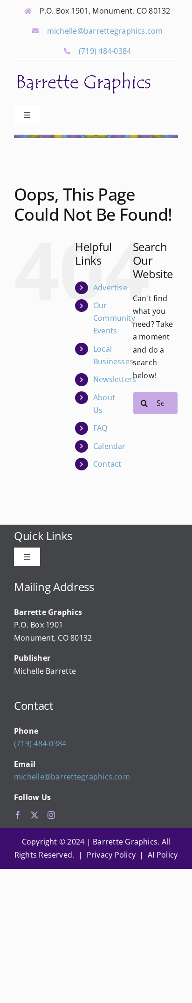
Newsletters (115, 379)
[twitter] (34, 815)
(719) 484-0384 (105, 51)
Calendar (109, 446)
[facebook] (17, 815)
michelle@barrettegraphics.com (105, 31)
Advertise (110, 287)
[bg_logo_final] (84, 73)
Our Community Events (114, 318)
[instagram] (51, 815)
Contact (107, 464)
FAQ (100, 428)
